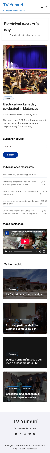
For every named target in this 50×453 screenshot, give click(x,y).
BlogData (17, 448)
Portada (13, 35)
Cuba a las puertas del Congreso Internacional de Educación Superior (20, 212)
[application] (25, 241)
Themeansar (31, 448)
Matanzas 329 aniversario (15, 174)
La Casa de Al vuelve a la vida (24, 294)
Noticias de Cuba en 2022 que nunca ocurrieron (20, 192)
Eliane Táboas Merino (13, 115)
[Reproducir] (6, 251)
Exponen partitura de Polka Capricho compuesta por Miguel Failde (22, 329)
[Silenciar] (40, 251)
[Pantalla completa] (44, 251)
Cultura (11, 320)
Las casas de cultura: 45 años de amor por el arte (21, 202)
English (8, 98)
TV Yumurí (13, 4)
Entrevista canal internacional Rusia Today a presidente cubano (19, 183)
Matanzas (12, 289)
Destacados (24, 320)
